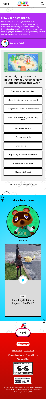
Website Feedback (16, 355)
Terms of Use (23, 359)
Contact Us (29, 351)
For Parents (17, 351)
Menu (6, 3)
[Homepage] (23, 3)
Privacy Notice (32, 355)
